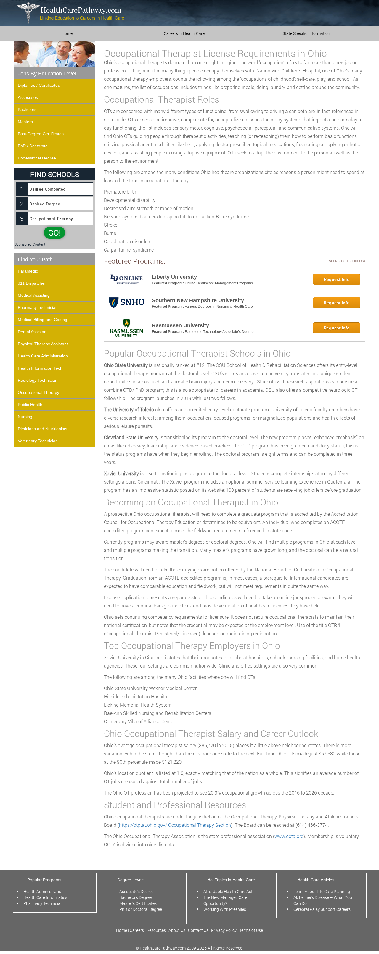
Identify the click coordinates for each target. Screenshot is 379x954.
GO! (54, 233)
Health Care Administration (43, 356)
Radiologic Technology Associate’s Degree (219, 332)
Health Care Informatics (45, 897)
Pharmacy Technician (38, 307)
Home (67, 33)
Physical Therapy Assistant (43, 343)
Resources (157, 930)
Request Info (337, 279)
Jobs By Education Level (47, 74)
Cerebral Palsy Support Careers (322, 909)
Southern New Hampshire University (198, 300)
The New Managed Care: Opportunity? (225, 900)
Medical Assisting (34, 295)
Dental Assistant (33, 331)
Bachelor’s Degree (135, 897)
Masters (25, 121)
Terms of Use (251, 930)
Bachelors (27, 109)
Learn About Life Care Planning (321, 891)
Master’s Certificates (138, 903)
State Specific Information (306, 33)
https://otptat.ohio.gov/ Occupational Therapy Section (175, 825)
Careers (137, 930)
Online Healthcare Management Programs (219, 283)
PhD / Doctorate (33, 146)
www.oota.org (288, 836)
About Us (176, 930)
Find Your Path (35, 259)
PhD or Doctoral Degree (140, 909)
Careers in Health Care (184, 33)
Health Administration (43, 891)
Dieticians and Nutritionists (42, 428)
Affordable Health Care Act (228, 891)
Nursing (25, 416)
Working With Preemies (224, 909)
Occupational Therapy (38, 392)
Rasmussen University (180, 325)
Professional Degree (37, 158)
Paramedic (28, 271)
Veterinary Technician (38, 441)
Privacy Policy (224, 930)
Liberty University (174, 277)
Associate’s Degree (136, 891)
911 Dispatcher (32, 283)
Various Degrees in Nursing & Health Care (219, 306)
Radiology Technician (37, 380)
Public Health (30, 404)
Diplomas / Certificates (39, 85)
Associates (28, 97)
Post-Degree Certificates (41, 133)
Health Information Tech (40, 368)
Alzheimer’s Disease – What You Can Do (322, 900)
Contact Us (198, 930)
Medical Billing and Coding (42, 319)
